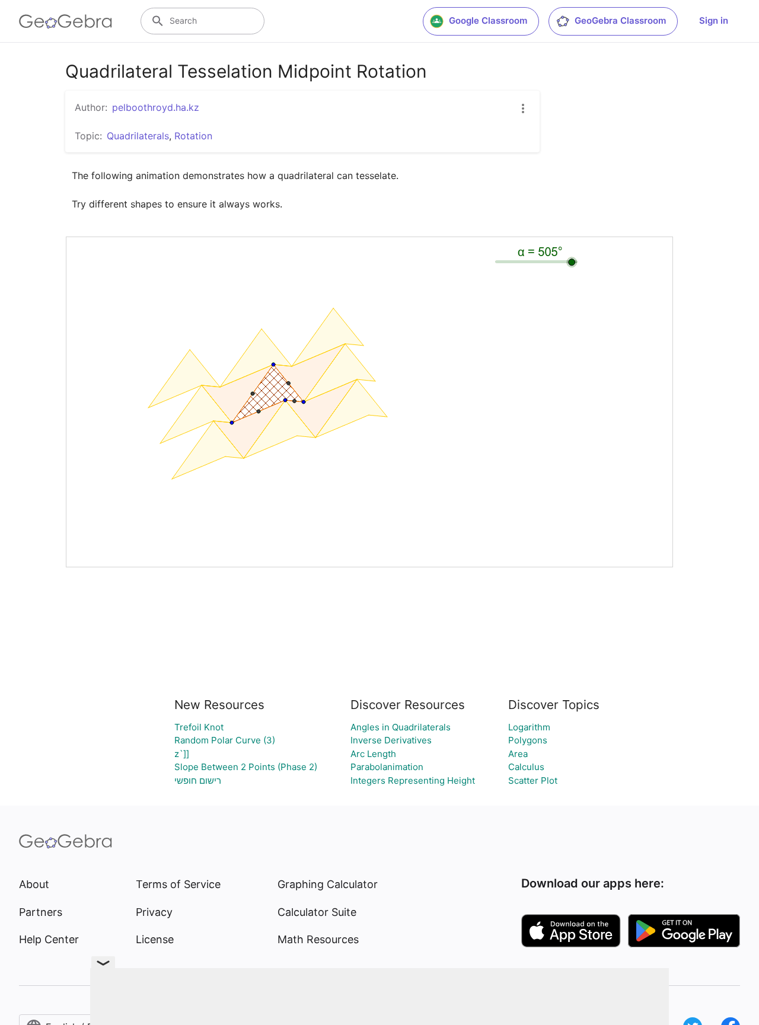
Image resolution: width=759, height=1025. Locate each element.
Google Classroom (488, 20)
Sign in (713, 20)
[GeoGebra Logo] (65, 21)
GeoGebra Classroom (620, 20)
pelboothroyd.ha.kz (155, 107)
